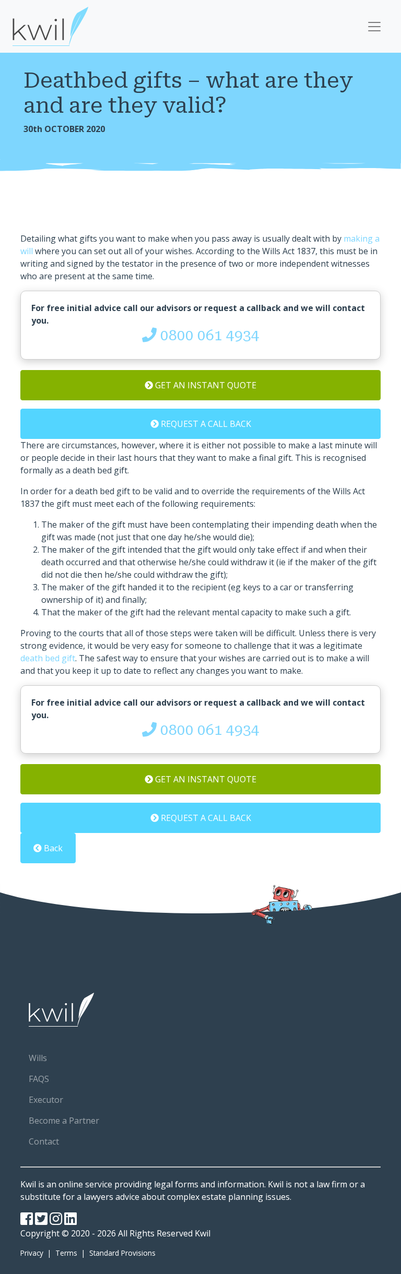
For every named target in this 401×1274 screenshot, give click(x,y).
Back (52, 848)
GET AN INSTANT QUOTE (204, 385)
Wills (38, 1058)
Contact (44, 1141)
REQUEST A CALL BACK (205, 424)
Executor (46, 1099)
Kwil (202, 1233)
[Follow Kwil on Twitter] (41, 1221)
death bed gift (47, 658)
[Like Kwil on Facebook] (26, 1221)
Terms (66, 1253)
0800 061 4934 (208, 335)
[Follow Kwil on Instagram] (56, 1221)
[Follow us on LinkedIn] (70, 1221)
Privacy (32, 1253)
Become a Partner (64, 1120)
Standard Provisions (121, 1253)
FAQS (39, 1079)
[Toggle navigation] (374, 27)
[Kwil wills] (200, 1010)
